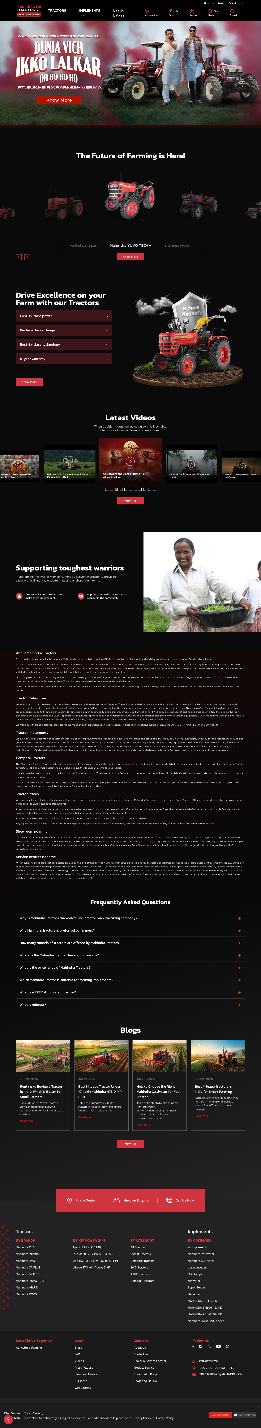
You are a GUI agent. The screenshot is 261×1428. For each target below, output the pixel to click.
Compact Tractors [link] (142, 1280)
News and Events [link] (86, 1374)
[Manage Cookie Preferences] (8, 1419)
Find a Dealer (85, 1200)
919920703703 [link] (208, 1361)
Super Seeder (197, 1287)
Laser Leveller (197, 1267)
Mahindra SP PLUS (28, 1274)
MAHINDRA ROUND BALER (205, 1314)
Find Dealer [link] (213, 13)
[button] (244, 1415)
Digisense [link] (81, 1381)
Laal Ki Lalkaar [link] (119, 13)
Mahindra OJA (25, 1247)
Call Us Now (184, 1200)
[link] (29, 11)
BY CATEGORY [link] (142, 1240)
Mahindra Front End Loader (206, 1321)
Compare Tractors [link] (142, 1260)
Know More (83, 255)
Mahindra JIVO (25, 1260)
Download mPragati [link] (147, 1374)
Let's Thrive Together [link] (34, 1340)
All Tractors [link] (138, 1247)
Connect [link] (141, 1340)
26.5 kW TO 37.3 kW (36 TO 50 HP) (95, 1260)
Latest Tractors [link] (140, 1254)
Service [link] (194, 15)
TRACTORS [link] (57, 10)
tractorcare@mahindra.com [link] (220, 1374)
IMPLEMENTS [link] (89, 10)
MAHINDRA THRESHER (202, 1301)
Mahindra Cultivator (201, 1260)
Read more (26, 1121)
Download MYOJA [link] (145, 1381)
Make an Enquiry (136, 1200)
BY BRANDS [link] (25, 1240)
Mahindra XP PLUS (28, 1267)
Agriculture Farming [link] (29, 1347)
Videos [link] (79, 1361)
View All (130, 500)
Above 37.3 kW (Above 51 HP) (92, 1267)
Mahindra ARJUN (27, 1287)
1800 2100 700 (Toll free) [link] (217, 1367)
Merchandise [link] (151, 15)
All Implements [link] (198, 1247)
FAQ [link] (77, 1354)
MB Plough (195, 1274)
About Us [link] (209, 3)
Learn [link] (79, 1340)
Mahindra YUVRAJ (28, 1254)
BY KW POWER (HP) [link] (89, 1240)
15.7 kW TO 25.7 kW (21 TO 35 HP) (94, 1254)
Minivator (194, 1280)
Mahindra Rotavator (201, 1254)
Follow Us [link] (200, 1340)
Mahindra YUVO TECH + (32, 1280)
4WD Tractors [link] (139, 1274)
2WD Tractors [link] (139, 1267)
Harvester (194, 1294)
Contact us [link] (141, 1354)
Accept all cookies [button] (220, 1415)
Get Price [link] (174, 13)
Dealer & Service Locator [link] (150, 1361)
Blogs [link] (221, 3)
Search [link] (233, 15)
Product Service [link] (144, 1367)
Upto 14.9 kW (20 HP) (87, 1247)
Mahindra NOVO (26, 1294)
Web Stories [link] (83, 1387)
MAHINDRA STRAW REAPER (206, 1307)
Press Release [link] (84, 1367)
